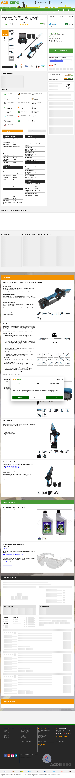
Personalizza (36, 397)
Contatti (5, 738)
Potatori (11, 12)
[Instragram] (12, 758)
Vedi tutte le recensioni (60, 741)
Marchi (5, 731)
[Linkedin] (16, 758)
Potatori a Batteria (17, 12)
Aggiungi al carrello (62, 50)
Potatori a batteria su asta (27, 12)
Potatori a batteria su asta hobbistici (39, 12)
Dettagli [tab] (37, 383)
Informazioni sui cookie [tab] (55, 383)
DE (66, 733)
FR (62, 733)
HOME (2, 12)
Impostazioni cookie (24, 738)
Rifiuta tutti (20, 397)
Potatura (6, 12)
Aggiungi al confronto (13, 131)
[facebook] (5, 758)
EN (58, 733)
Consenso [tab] (20, 383)
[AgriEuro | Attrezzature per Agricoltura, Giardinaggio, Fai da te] (12, 2)
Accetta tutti (54, 397)
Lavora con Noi (6, 732)
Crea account (40, 747)
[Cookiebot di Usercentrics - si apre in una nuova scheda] (57, 379)
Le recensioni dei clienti (61, 736)
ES (70, 733)
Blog (4, 736)
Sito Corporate (6, 737)
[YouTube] (9, 758)
